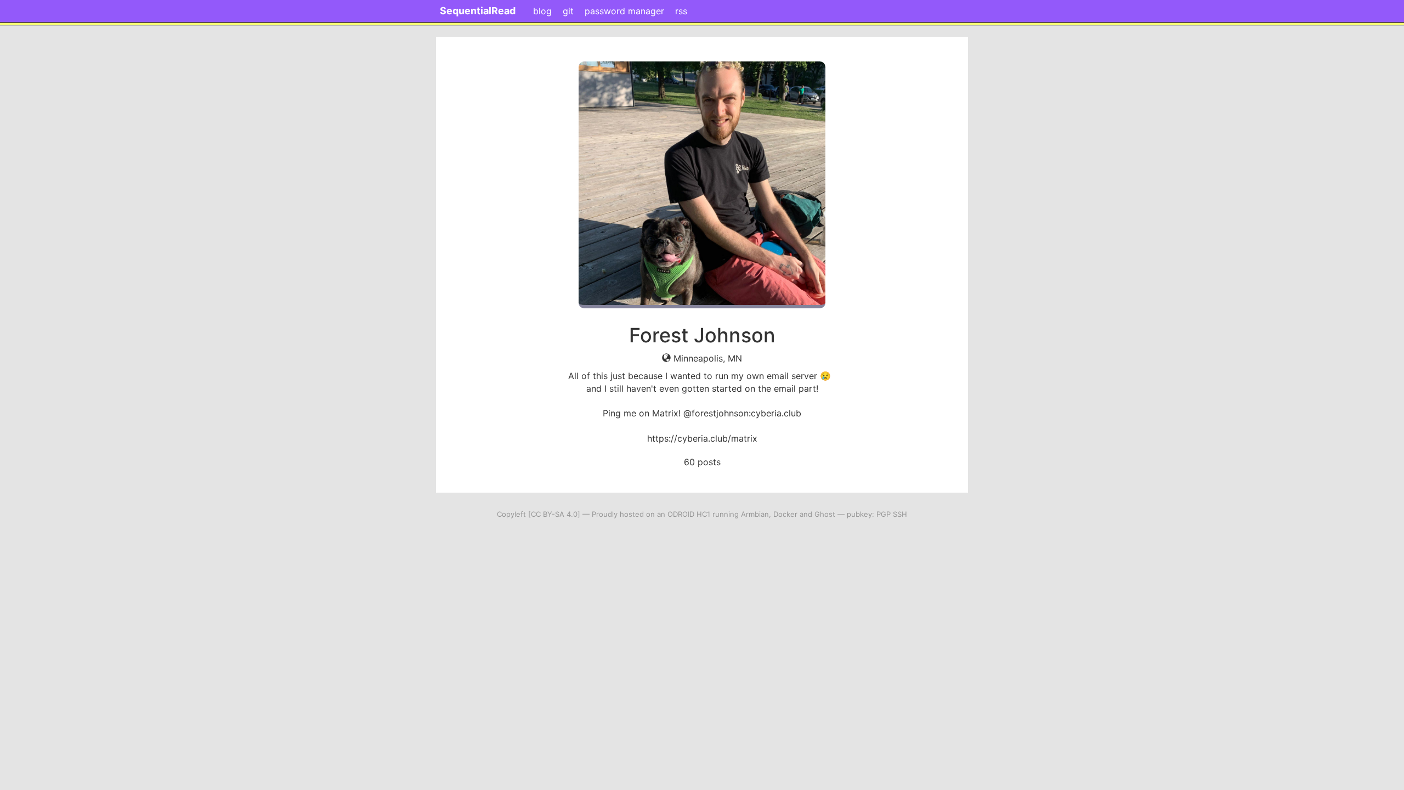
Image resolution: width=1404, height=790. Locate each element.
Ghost (824, 514)
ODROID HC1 (688, 514)
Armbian (755, 514)
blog (542, 10)
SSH (900, 514)
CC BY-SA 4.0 (554, 514)
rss (681, 10)
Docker (785, 514)
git (568, 10)
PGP (883, 514)
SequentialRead (478, 10)
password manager (624, 10)
